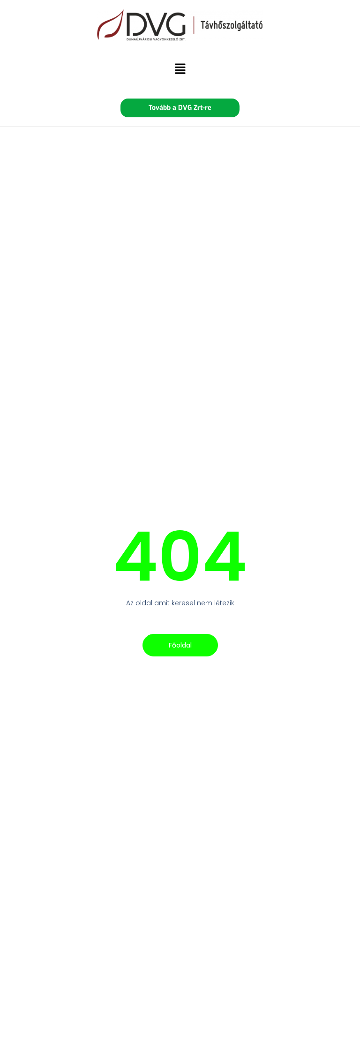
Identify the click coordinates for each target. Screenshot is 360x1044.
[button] (180, 70)
